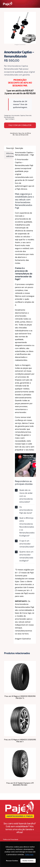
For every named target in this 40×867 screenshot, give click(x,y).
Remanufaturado (9, 117)
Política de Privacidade (10, 839)
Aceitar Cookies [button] (28, 860)
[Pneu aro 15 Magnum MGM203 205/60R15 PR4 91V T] (20, 706)
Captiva (22, 115)
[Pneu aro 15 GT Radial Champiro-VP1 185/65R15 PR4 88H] (20, 749)
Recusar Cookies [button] (12, 860)
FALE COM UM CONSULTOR (20, 125)
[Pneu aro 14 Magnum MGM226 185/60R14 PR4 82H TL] (20, 662)
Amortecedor (15, 115)
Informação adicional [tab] (9, 155)
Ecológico (11, 119)
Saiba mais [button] (29, 854)
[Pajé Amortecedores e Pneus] (7, 3)
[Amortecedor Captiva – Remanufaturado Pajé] (20, 28)
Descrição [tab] (9, 148)
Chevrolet (28, 115)
